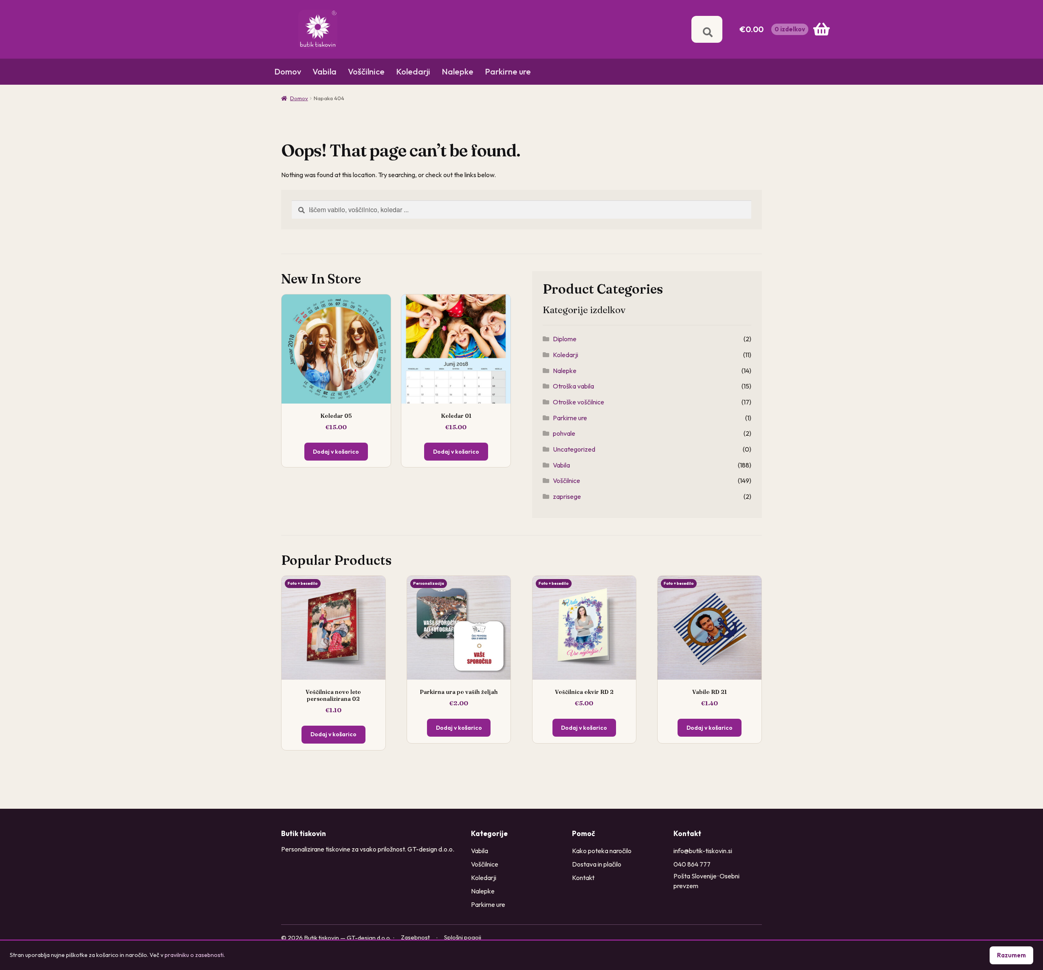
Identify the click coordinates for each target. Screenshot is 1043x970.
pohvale (564, 433)
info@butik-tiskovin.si (702, 851)
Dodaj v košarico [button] (333, 734)
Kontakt (583, 877)
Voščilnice (366, 71)
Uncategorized (574, 449)
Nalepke (457, 71)
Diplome (565, 339)
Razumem (1011, 955)
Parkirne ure (508, 71)
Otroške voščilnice (578, 402)
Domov (287, 71)
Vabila (324, 71)
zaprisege (567, 496)
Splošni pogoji (462, 937)
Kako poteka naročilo (602, 851)
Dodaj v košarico (336, 451)
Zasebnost (415, 937)
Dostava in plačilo (596, 864)
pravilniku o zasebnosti (194, 955)
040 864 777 (692, 864)
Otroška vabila (573, 386)
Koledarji (413, 71)
